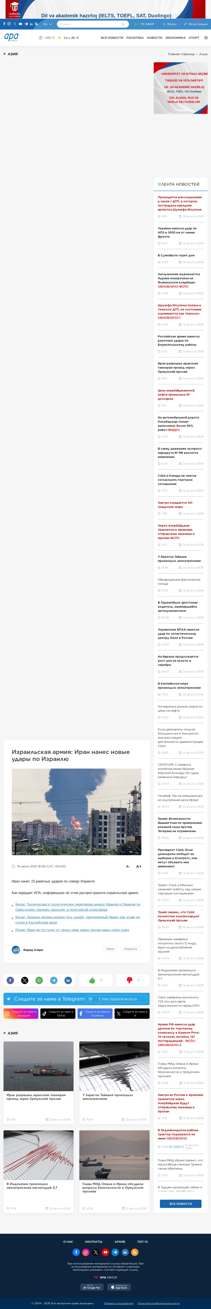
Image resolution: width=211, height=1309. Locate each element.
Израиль (130, 948)
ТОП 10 (142, 1241)
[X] (14, 24)
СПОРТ (194, 37)
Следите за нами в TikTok (61, 1013)
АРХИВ (120, 1241)
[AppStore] (119, 1287)
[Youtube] (20, 24)
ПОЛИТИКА (135, 37)
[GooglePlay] (92, 1287)
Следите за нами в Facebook (97, 1013)
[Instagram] (9, 24)
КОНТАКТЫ (93, 1241)
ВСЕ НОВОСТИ (112, 37)
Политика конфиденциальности (159, 1303)
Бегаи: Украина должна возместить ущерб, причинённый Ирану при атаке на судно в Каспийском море (77, 920)
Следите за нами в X (135, 1013)
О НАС (68, 1241)
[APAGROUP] (105, 1277)
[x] (96, 1253)
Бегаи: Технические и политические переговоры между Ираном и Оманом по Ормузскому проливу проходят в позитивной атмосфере (77, 907)
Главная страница (181, 54)
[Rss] (36, 24)
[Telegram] (26, 24)
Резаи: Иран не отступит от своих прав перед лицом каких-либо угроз (72, 930)
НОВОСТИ (154, 37)
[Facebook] (4, 24)
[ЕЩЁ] (205, 37)
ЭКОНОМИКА (175, 37)
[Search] (123, 24)
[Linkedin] (31, 24)
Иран (110, 948)
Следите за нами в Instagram (24, 1013)
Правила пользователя (119, 1303)
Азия (203, 54)
